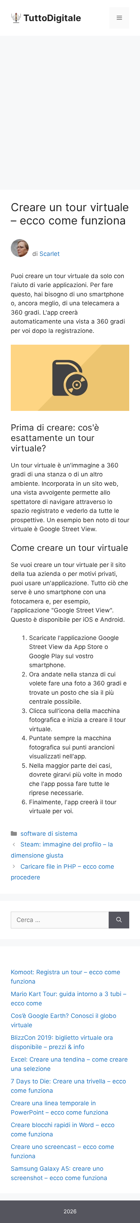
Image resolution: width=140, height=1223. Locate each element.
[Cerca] (119, 920)
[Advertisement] (70, 109)
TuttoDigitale (52, 18)
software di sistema (49, 833)
